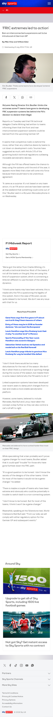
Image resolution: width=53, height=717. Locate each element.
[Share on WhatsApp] (22, 97)
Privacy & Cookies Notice (12, 696)
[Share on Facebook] (6, 97)
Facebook (10, 665)
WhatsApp (32, 665)
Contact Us (7, 707)
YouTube (26, 665)
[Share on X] (14, 97)
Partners (6, 673)
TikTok (15, 665)
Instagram (21, 665)
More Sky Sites (9, 685)
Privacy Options (8, 700)
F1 (7, 10)
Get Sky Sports (12, 254)
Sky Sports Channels (12, 679)
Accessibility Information (12, 703)
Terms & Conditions (10, 693)
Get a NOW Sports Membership (19, 257)
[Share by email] (31, 97)
